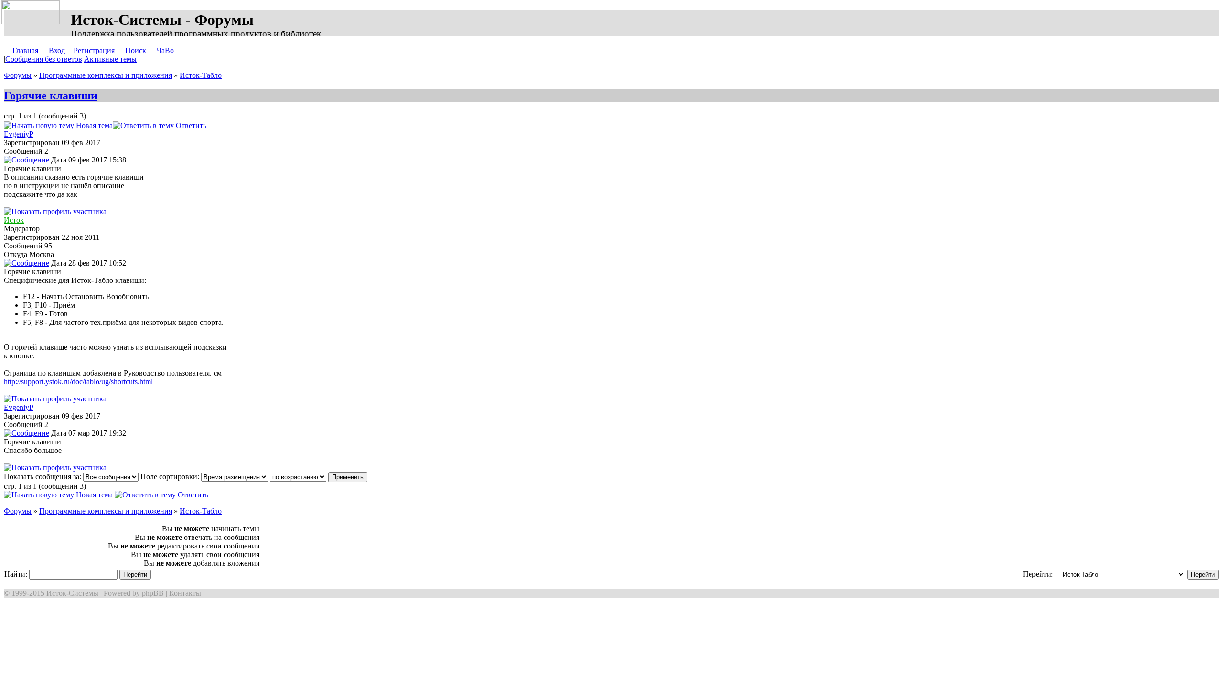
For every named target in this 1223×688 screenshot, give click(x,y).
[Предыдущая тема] (227, 125)
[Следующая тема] (237, 125)
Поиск (134, 50)
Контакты (185, 593)
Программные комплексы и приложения (105, 75)
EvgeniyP (18, 134)
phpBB (153, 593)
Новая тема (93, 125)
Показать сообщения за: (43, 477)
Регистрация (93, 50)
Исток (14, 220)
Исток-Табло (201, 75)
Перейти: (1039, 574)
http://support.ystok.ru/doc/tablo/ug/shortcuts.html (78, 381)
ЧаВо (164, 50)
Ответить (190, 125)
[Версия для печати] (216, 125)
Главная (24, 50)
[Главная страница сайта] (32, 12)
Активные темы (110, 59)
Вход (56, 50)
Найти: (16, 574)
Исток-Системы (72, 593)
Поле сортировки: (170, 477)
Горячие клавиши (50, 95)
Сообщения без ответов (43, 59)
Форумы (18, 75)
